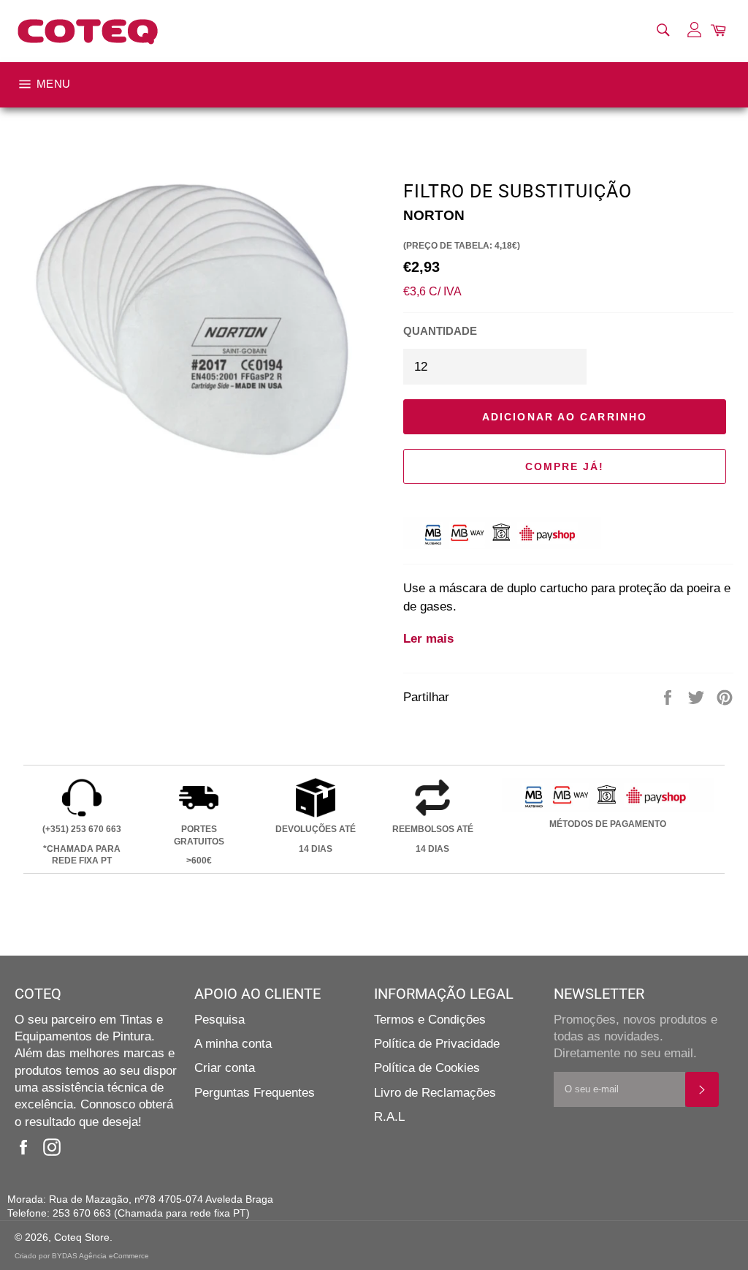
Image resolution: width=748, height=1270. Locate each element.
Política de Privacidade (437, 1044)
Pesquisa (219, 1020)
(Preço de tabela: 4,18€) (461, 245)
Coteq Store (82, 1237)
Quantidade (440, 331)
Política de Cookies (427, 1068)
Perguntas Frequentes (254, 1093)
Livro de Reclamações (435, 1093)
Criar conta (224, 1068)
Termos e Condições (430, 1020)
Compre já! (565, 466)
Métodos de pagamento (607, 824)
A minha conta (233, 1044)
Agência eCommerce (114, 1256)
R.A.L (389, 1117)
